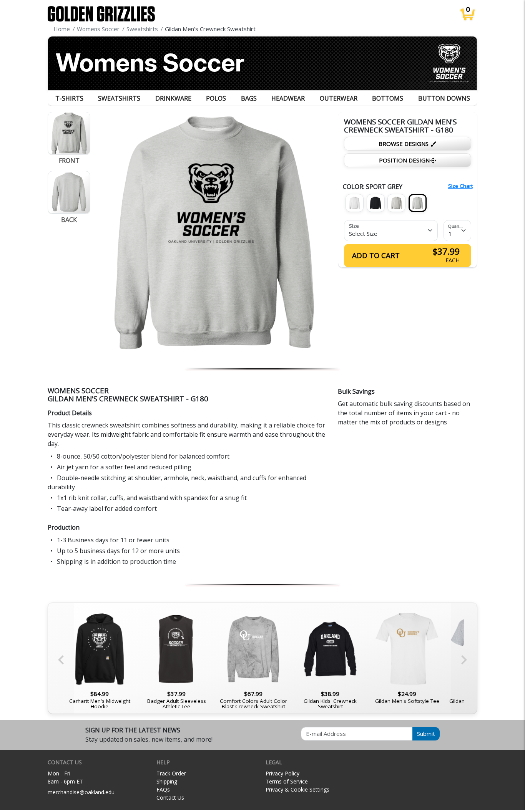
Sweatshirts (119, 98)
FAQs (163, 789)
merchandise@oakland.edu (81, 792)
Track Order (171, 773)
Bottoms (387, 98)
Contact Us (170, 797)
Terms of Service (287, 781)
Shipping (166, 781)
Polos (216, 98)
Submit (426, 733)
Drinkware (173, 98)
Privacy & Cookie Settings (297, 789)
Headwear (288, 98)
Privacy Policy (282, 773)
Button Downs (444, 98)
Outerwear (338, 98)
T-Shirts (69, 98)
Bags (249, 98)
